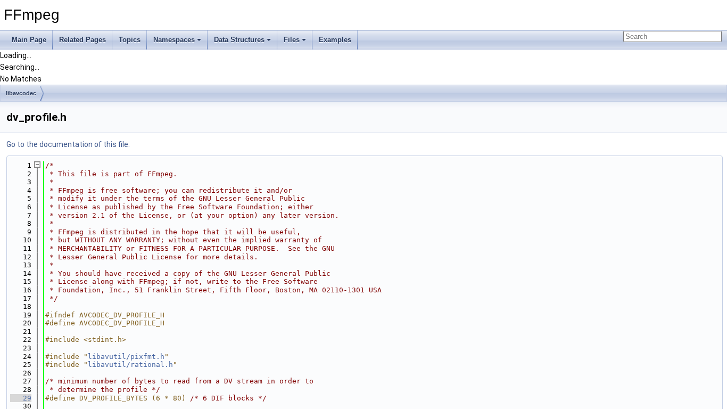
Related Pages (82, 40)
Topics (130, 40)
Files (292, 40)
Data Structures (239, 40)
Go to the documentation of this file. (68, 144)
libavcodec (21, 93)
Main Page (29, 40)
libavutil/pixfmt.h (126, 357)
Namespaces (174, 40)
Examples (335, 40)
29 (20, 398)
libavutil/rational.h (130, 365)
